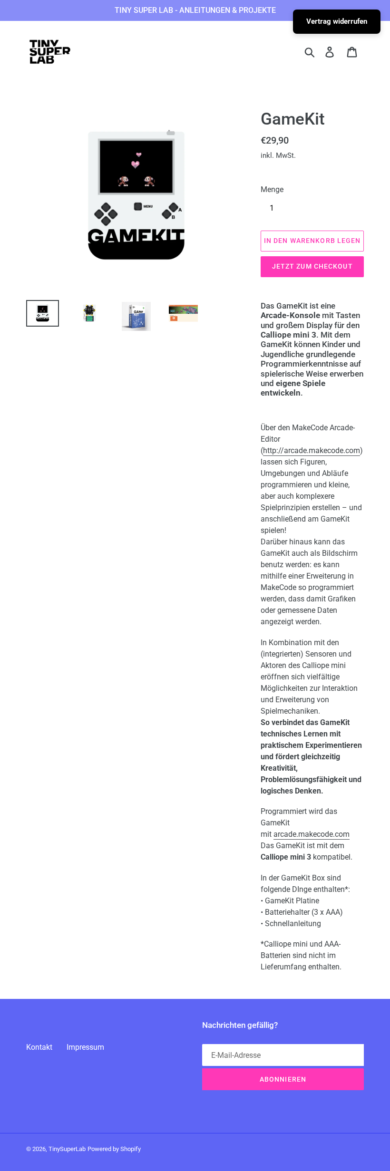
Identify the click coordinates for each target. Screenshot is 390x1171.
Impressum (85, 1047)
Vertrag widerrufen (336, 21)
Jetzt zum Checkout (312, 266)
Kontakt (39, 1047)
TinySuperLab (67, 1148)
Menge (272, 189)
